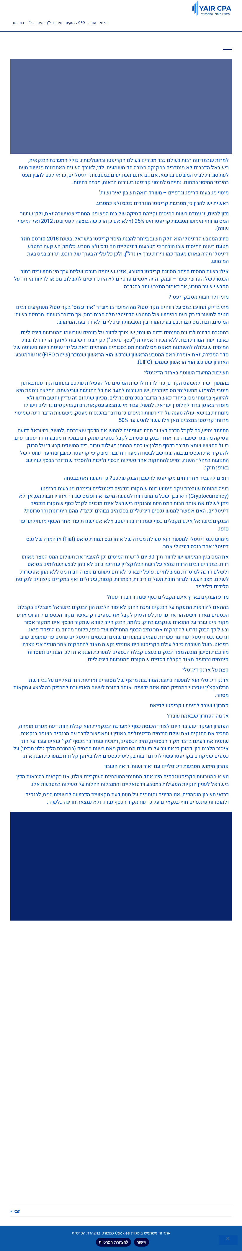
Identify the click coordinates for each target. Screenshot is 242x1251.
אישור (141, 1242)
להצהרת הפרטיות (113, 1242)
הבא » (15, 1211)
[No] (228, 1240)
